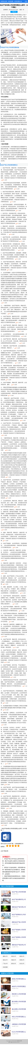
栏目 (26, 1)
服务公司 (5, 956)
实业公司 (22, 963)
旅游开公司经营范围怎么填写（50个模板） (19, 987)
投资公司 (13, 963)
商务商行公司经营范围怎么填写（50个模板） (19, 995)
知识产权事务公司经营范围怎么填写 (19, 938)
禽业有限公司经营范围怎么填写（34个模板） (19, 1010)
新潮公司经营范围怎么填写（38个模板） (19, 980)
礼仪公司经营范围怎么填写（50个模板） (19, 1032)
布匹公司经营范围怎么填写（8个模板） (19, 1017)
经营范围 (10, 1)
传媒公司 (13, 960)
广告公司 (5, 963)
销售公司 (22, 956)
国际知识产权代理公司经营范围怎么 (19, 908)
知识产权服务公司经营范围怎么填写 (19, 930)
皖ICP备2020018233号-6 (14, 1042)
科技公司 (13, 956)
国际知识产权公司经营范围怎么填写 (19, 923)
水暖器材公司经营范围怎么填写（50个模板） (19, 1025)
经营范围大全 (18, 1)
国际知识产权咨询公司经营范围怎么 (19, 945)
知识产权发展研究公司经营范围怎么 (19, 900)
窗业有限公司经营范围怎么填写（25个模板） (19, 1002)
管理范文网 (4, 1)
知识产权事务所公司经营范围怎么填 (19, 915)
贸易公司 (22, 960)
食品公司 (5, 960)
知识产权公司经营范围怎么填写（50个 (19, 893)
